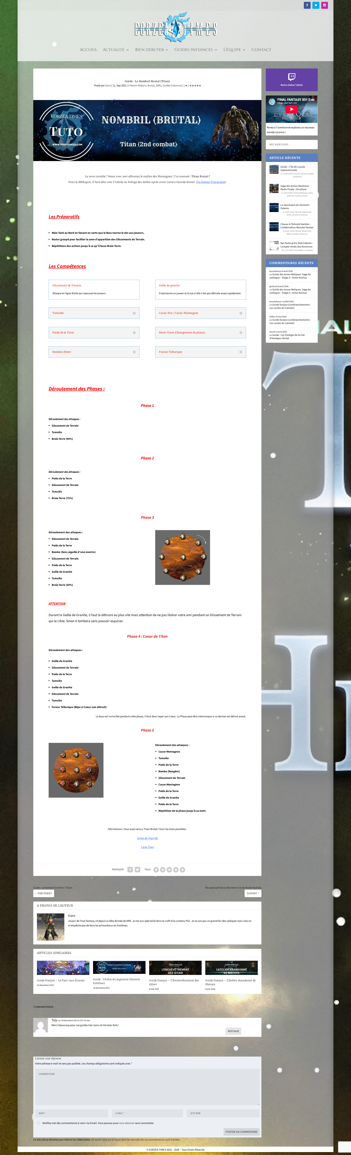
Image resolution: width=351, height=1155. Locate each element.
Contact (261, 50)
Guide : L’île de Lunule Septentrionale (292, 168)
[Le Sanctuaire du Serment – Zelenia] (274, 207)
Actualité (113, 50)
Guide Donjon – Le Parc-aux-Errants (61, 980)
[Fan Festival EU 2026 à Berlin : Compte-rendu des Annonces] (274, 245)
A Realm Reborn (137, 85)
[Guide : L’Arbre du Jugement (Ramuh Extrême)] (119, 967)
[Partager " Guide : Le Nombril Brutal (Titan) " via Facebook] (130, 869)
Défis (158, 85)
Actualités (298, 250)
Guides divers (300, 173)
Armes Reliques (301, 192)
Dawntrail (306, 212)
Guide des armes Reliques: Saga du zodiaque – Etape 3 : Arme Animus (290, 276)
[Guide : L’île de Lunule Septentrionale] (274, 169)
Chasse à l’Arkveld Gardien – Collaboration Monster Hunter (297, 225)
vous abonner (126, 1123)
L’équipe (232, 50)
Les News (308, 250)
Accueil (88, 50)
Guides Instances (193, 50)
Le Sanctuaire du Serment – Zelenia (295, 206)
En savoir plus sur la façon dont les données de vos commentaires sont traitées (135, 1140)
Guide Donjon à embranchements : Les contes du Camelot (290, 306)
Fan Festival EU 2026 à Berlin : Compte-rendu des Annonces (296, 244)
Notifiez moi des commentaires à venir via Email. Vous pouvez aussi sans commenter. (98, 1123)
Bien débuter (149, 50)
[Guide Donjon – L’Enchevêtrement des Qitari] (175, 968)
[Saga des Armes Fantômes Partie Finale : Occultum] (274, 188)
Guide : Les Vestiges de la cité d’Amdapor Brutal (287, 336)
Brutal (151, 85)
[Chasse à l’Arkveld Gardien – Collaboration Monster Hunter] (274, 226)
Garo (108, 85)
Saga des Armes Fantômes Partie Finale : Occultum (294, 187)
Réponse (233, 1031)
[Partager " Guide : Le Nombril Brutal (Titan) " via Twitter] (137, 869)
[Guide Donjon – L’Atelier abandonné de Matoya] (231, 968)
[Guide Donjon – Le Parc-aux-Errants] (63, 968)
